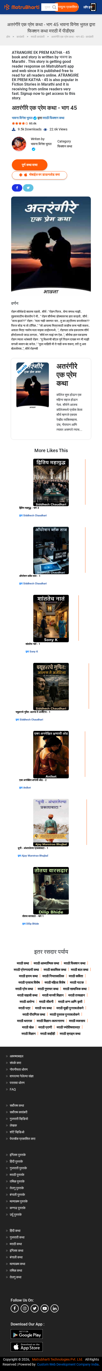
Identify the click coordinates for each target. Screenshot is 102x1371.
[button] (54, 7)
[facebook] (15, 1308)
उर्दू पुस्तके (16, 1214)
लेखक (13, 1125)
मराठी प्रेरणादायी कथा (26, 970)
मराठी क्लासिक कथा (55, 970)
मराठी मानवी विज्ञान (53, 995)
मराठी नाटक (77, 982)
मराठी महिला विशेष (55, 982)
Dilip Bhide (32, 923)
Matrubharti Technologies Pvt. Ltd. (58, 1359)
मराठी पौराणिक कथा (34, 1014)
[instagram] (25, 1308)
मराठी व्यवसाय (77, 1021)
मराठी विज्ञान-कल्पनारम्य (50, 1021)
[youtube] (45, 1308)
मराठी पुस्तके (17, 1175)
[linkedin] (55, 1308)
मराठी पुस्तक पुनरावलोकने (64, 1014)
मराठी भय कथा (43, 1008)
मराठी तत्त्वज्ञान (76, 995)
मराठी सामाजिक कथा (75, 989)
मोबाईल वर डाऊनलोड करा (44, 174)
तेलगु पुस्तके (17, 1188)
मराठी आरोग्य (27, 1002)
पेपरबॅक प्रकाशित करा (22, 1139)
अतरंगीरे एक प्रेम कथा (66, 374)
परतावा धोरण (17, 1083)
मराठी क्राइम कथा (70, 1034)
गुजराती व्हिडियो (19, 1119)
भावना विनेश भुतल (22, 118)
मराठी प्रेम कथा (24, 989)
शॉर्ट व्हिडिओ (17, 1132)
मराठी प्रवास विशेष (29, 982)
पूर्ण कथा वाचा (29, 165)
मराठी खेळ (28, 1027)
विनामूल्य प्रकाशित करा (67, 7)
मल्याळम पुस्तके (19, 1201)
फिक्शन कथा (64, 146)
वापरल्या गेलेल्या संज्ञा (21, 1076)
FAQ (13, 1089)
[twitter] (35, 1308)
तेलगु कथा (15, 1277)
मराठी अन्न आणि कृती (70, 1002)
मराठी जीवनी (46, 1002)
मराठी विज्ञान (29, 1034)
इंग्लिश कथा (16, 1250)
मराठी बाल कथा (79, 970)
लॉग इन (88, 7)
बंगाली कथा (16, 1257)
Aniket (27, 787)
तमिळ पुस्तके (17, 1181)
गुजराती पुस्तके (18, 1168)
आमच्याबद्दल (16, 1056)
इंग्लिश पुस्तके (18, 1155)
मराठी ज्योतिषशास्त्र (68, 1027)
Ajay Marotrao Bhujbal (35, 855)
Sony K (34, 651)
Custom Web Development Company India (68, 1364)
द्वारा (21, 515)
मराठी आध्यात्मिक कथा (46, 963)
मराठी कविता (76, 976)
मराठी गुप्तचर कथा (48, 989)
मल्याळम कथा (17, 1264)
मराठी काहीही (47, 1034)
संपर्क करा (15, 1063)
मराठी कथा (23, 963)
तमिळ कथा (16, 1270)
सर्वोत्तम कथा (17, 1105)
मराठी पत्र (24, 1008)
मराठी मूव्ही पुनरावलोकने (69, 1008)
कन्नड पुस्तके (17, 1208)
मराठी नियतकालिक (53, 976)
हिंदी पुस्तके (16, 1161)
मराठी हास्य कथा (28, 976)
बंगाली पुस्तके (17, 1195)
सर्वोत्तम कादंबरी (18, 1112)
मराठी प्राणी (45, 1027)
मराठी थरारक (24, 1021)
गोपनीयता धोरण (19, 1069)
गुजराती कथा (17, 1237)
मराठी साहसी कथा (27, 995)
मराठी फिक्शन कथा (53, 118)
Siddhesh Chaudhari (35, 515)
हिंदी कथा (15, 1231)
